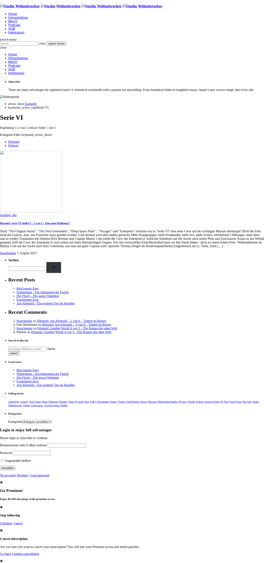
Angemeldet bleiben (17, 460)
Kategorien (15, 421)
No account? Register (14, 475)
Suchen (13, 260)
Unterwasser (37, 405)
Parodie (191, 401)
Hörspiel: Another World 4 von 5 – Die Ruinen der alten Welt (77, 328)
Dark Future (35, 401)
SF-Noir (224, 401)
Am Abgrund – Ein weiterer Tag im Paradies (45, 303)
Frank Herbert (133, 401)
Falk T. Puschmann (99, 401)
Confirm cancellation (25, 554)
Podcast (13, 145)
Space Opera (235, 401)
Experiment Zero (27, 299)
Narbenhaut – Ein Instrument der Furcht (42, 292)
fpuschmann (8, 253)
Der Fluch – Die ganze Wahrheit (37, 296)
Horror (143, 401)
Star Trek (247, 401)
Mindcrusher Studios (167, 401)
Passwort (6, 453)
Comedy (24, 401)
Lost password (39, 475)
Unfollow (6, 523)
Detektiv (63, 401)
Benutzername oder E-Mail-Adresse (23, 445)
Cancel (17, 523)
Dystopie (79, 401)
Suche (51, 348)
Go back (5, 554)
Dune (71, 401)
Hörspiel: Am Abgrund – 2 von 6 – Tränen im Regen (71, 321)
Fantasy (113, 401)
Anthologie (13, 401)
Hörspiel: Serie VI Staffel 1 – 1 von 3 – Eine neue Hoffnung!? (35, 223)
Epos (86, 401)
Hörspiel (13, 141)
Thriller (26, 405)
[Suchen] (53, 267)
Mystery (183, 401)
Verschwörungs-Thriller (56, 405)
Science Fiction (212, 401)
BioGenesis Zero (27, 288)
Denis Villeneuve (50, 401)
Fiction (121, 401)
